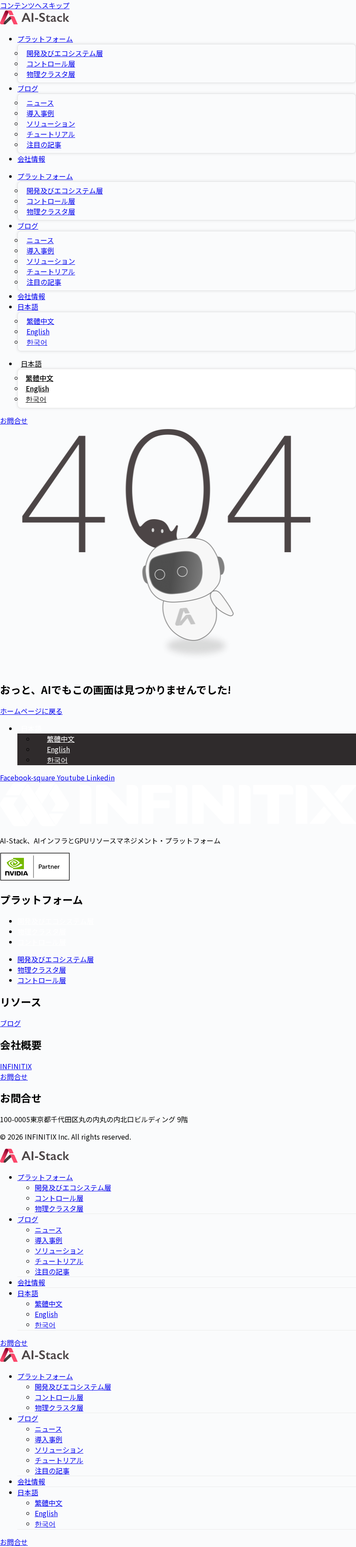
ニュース (40, 102)
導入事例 (40, 113)
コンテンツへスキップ (34, 5)
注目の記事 (43, 144)
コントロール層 (50, 63)
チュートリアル (50, 134)
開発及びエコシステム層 (64, 53)
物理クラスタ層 (50, 74)
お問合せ (14, 1076)
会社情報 (31, 158)
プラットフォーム (45, 38)
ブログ (27, 88)
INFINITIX (16, 1066)
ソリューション (50, 123)
